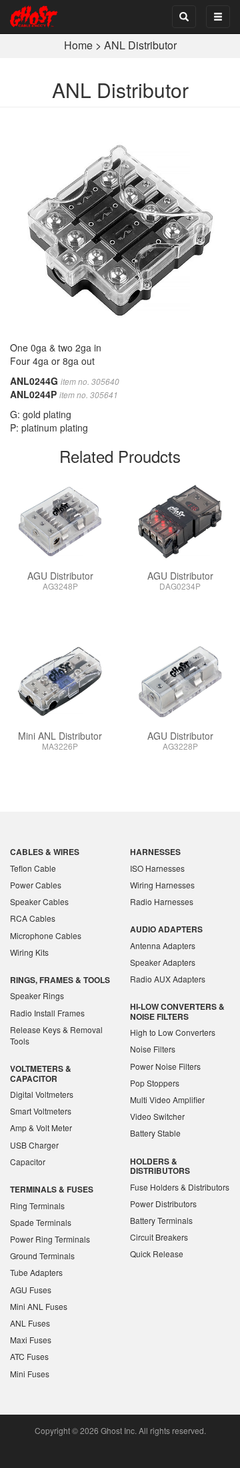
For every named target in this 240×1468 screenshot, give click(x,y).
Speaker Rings (37, 995)
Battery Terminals (161, 1220)
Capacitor (27, 1161)
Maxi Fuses (30, 1339)
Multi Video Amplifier (167, 1099)
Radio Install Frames (47, 1012)
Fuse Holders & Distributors (179, 1187)
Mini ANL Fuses (38, 1306)
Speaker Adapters (162, 962)
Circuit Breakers (159, 1237)
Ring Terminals (37, 1205)
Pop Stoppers (154, 1082)
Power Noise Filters (165, 1066)
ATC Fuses (29, 1356)
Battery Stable (155, 1133)
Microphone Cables (45, 935)
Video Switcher (157, 1116)
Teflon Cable (33, 868)
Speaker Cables (39, 901)
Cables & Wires (44, 852)
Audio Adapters (166, 929)
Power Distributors (163, 1203)
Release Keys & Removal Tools (56, 1035)
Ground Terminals (42, 1255)
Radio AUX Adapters (167, 978)
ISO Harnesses (157, 868)
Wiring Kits (29, 952)
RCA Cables (32, 918)
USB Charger (34, 1145)
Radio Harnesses (161, 901)
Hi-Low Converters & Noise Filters (177, 1011)
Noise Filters (152, 1048)
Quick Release (156, 1253)
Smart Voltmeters (40, 1111)
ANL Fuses (30, 1323)
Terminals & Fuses (51, 1189)
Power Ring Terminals (50, 1239)
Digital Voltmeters (41, 1094)
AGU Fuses (30, 1289)
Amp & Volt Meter (41, 1127)
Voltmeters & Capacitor (40, 1073)
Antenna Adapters (162, 945)
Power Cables (35, 884)
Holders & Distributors (160, 1166)
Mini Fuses (29, 1373)
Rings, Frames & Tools (60, 980)
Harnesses (155, 852)
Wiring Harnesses (162, 884)
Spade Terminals (40, 1222)
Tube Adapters (36, 1272)
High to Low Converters (172, 1032)
